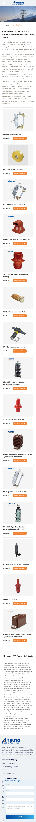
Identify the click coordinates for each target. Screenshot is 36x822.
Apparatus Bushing (10, 599)
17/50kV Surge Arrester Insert (14, 347)
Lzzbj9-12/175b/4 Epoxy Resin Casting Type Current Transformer (17, 635)
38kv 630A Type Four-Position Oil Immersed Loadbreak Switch (15, 528)
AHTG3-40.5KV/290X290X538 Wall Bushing (15, 275)
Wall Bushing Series (9, 763)
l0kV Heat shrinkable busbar (13, 169)
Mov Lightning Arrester (10, 767)
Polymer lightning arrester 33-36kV (16, 564)
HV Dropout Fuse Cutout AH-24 (14, 492)
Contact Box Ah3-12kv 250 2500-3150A (17, 239)
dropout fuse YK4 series (12, 134)
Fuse (3, 770)
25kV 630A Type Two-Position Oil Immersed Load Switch (15, 383)
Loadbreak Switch (8, 773)
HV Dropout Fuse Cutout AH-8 (14, 204)
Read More (6, 138)
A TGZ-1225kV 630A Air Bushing (14, 419)
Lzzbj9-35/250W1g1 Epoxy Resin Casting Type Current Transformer (17, 455)
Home (7, 25)
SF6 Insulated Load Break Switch (15, 312)
